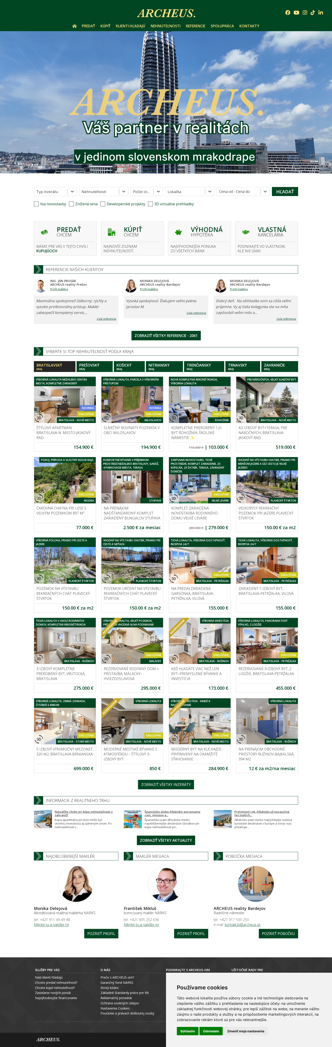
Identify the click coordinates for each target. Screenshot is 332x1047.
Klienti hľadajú (130, 25)
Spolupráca (222, 25)
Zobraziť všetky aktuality (166, 840)
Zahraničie (274, 367)
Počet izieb (142, 191)
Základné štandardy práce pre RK (125, 993)
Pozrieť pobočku (278, 933)
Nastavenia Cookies (115, 1008)
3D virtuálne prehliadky (174, 203)
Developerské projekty (126, 203)
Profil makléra (59, 289)
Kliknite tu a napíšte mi (51, 924)
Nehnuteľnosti (165, 25)
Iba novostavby (53, 203)
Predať (88, 25)
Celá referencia (106, 319)
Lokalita (174, 191)
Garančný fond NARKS (117, 982)
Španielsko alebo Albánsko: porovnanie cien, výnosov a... (172, 813)
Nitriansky (159, 367)
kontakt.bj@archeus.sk (242, 924)
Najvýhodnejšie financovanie (56, 998)
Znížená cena (86, 203)
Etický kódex (110, 988)
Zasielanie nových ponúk (53, 993)
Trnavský (237, 367)
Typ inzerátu (47, 191)
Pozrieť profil (101, 933)
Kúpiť (105, 25)
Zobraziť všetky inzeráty (166, 784)
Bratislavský (49, 367)
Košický (124, 367)
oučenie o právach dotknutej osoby (128, 1013)
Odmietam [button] (211, 1031)
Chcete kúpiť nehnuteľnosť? (55, 988)
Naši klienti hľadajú (49, 977)
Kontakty (249, 25)
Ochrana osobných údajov (120, 1003)
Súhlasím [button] (187, 1031)
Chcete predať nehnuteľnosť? (56, 982)
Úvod (74, 26)
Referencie (195, 25)
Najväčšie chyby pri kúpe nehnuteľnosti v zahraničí (84, 813)
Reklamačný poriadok (116, 998)
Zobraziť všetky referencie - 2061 (166, 335)
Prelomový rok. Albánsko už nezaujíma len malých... (261, 813)
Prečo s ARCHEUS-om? (117, 977)
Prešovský (89, 367)
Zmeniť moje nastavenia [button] (245, 1031)
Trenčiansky (199, 367)
